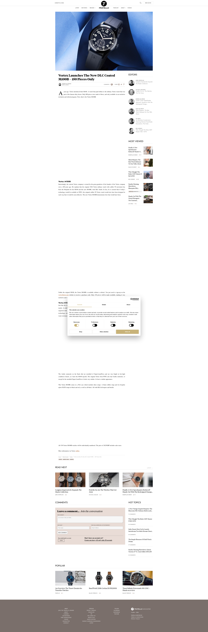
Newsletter (66, 621)
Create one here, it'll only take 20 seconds (98, 540)
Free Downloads (66, 617)
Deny (80, 331)
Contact (66, 623)
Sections (84, 8)
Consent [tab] (79, 304)
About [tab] (128, 304)
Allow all (127, 331)
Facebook (117, 610)
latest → (150, 468)
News (60, 459)
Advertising (66, 615)
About (123, 8)
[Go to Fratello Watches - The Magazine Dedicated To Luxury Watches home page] (104, 1)
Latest (77, 8)
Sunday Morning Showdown (91, 621)
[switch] (95, 325)
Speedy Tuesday (91, 610)
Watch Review (91, 619)
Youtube (116, 614)
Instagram (116, 612)
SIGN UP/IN (148, 3)
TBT (91, 614)
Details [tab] (104, 304)
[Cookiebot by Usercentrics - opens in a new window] (132, 299)
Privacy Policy (135, 619)
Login (61, 540)
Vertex (71, 459)
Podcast (116, 8)
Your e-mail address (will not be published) (100, 525)
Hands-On (91, 612)
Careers (66, 614)
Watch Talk (66, 459)
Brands (92, 8)
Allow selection (104, 331)
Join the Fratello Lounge (66, 610)
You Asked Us (91, 615)
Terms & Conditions (137, 617)
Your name (60, 525)
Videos (129, 8)
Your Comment (60, 515)
